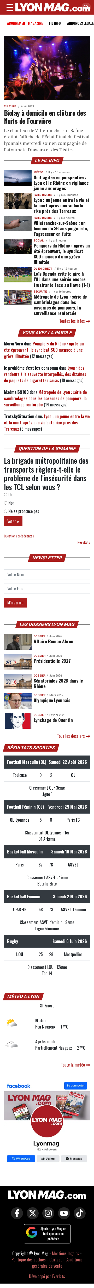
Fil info (55, 23)
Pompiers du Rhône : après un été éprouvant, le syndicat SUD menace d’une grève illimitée (62, 253)
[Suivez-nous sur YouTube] (62, 1217)
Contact (55, 1259)
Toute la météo (73, 1065)
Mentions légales (65, 1253)
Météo (38, 172)
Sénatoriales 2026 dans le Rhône (58, 683)
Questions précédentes (19, 536)
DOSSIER (39, 636)
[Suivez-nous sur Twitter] (31, 1217)
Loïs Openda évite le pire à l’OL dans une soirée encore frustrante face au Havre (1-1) (62, 279)
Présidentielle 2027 (52, 660)
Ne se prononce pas (23, 511)
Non (10, 503)
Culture (10, 106)
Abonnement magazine (25, 23)
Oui (10, 494)
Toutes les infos (72, 321)
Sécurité (40, 291)
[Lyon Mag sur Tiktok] (78, 1217)
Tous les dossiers (71, 736)
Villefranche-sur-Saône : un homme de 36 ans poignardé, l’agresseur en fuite (61, 228)
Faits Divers (43, 195)
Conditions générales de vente (57, 1262)
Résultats (84, 542)
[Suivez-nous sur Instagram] (47, 1217)
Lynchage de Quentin (53, 719)
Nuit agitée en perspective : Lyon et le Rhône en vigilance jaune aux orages (61, 182)
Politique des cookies (28, 1259)
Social (39, 240)
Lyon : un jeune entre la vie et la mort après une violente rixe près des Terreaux (61, 205)
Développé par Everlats (47, 1276)
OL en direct (43, 268)
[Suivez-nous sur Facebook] (47, 1122)
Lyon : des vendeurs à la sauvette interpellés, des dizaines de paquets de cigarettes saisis (45, 374)
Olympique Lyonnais (52, 700)
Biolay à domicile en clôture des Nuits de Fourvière (45, 117)
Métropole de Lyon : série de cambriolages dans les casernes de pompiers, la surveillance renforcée (60, 304)
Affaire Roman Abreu (53, 641)
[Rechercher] (84, 7)
